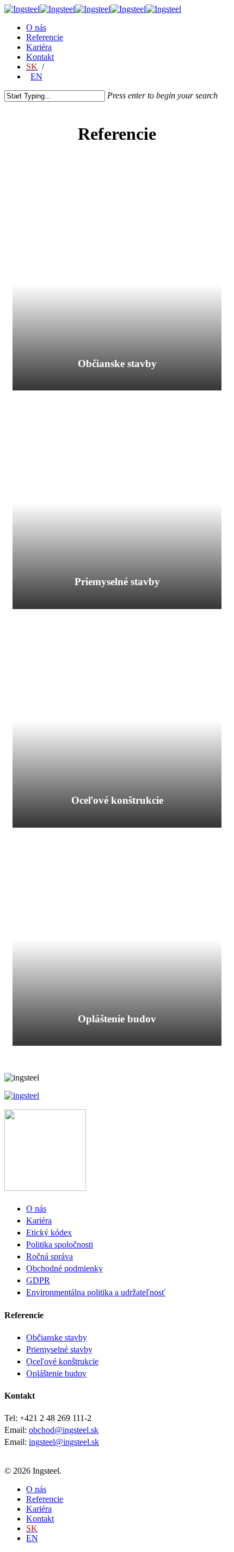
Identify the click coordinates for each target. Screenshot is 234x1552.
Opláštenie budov (56, 1373)
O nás (36, 27)
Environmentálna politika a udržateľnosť (95, 1292)
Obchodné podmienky (64, 1268)
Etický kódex (49, 1232)
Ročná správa (49, 1256)
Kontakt (40, 56)
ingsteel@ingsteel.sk (64, 1442)
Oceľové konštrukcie (62, 1361)
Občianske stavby (56, 1337)
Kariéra (39, 47)
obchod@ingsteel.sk (63, 1430)
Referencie (44, 37)
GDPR (38, 1280)
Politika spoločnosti (59, 1244)
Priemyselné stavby (59, 1349)
